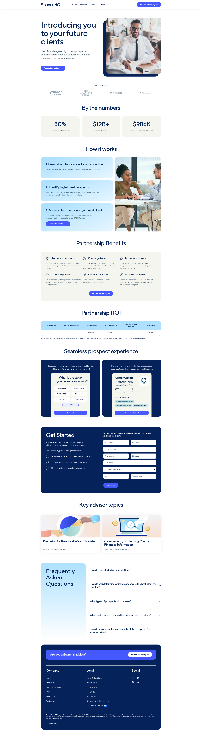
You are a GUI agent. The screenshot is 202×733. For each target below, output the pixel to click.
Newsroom (50, 696)
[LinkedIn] (133, 678)
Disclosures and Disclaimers (97, 701)
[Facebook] (133, 682)
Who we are (50, 683)
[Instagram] (138, 682)
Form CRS (90, 692)
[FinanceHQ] (50, 4)
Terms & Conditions (94, 678)
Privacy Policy (91, 683)
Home (74, 5)
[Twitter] (138, 678)
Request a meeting (147, 4)
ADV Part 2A (91, 696)
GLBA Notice (91, 687)
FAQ (103, 5)
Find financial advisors (54, 687)
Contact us (50, 701)
